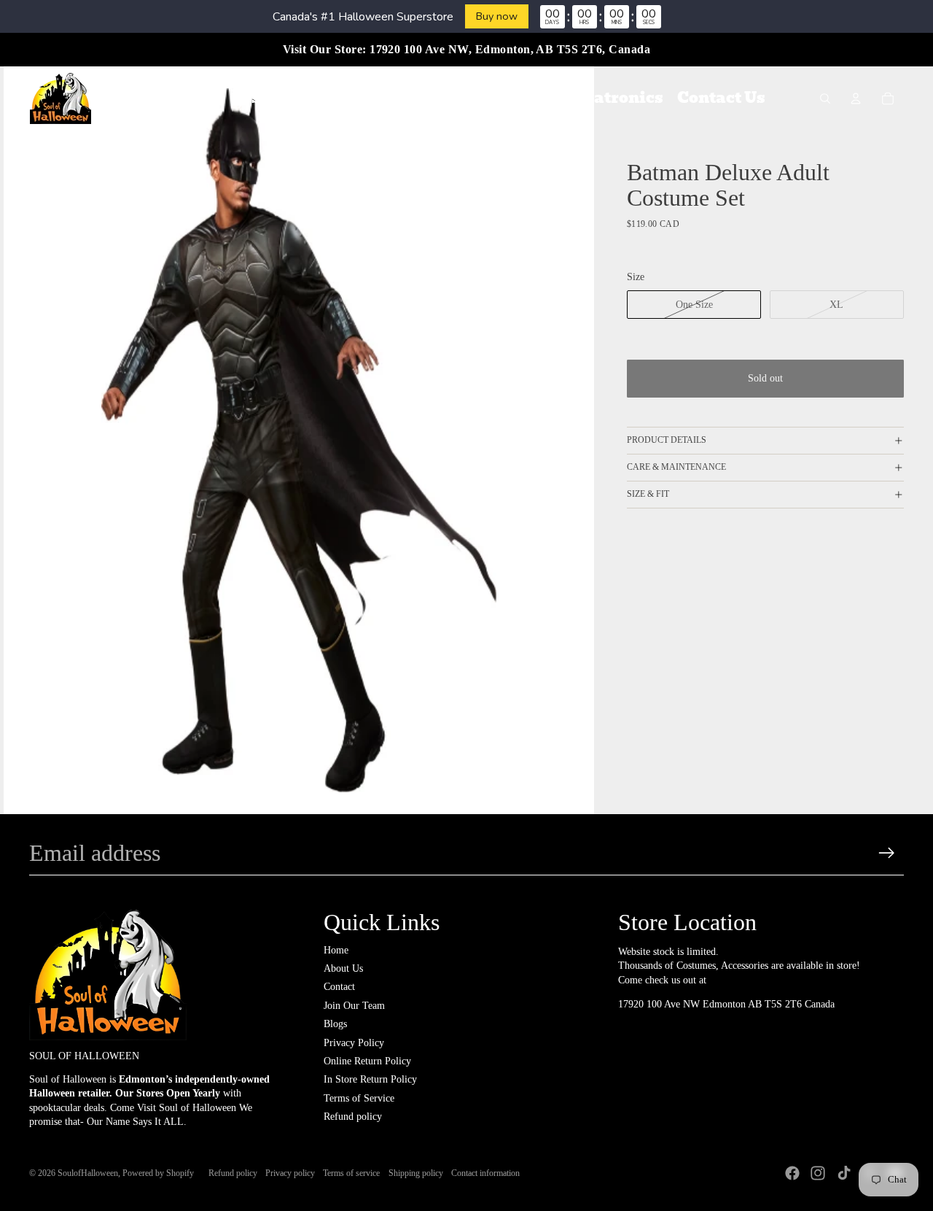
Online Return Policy (367, 1061)
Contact (339, 986)
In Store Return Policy (370, 1079)
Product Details (666, 441)
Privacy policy (290, 1173)
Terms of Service (359, 1098)
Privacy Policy (354, 1042)
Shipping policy (416, 1173)
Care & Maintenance (676, 468)
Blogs (335, 1023)
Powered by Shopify (158, 1173)
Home (336, 950)
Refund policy (353, 1116)
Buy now (497, 16)
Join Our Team (354, 1005)
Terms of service (351, 1173)
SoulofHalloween (88, 1173)
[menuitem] (192, 98)
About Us (343, 968)
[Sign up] (887, 853)
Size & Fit (648, 495)
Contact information (485, 1173)
